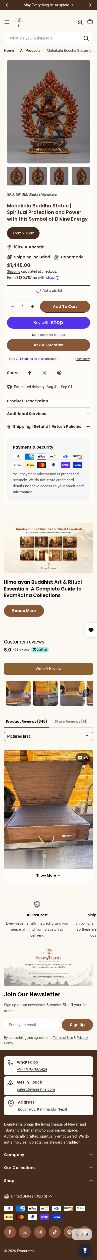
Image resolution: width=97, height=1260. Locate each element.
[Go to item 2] (45, 693)
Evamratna (26, 1251)
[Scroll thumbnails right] (87, 693)
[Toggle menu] (7, 22)
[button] (7, 5)
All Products (30, 50)
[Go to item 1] (18, 693)
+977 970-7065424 (32, 1069)
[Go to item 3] (72, 693)
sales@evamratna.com (36, 1089)
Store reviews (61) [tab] (71, 721)
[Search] (86, 38)
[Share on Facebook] (30, 373)
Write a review (48, 668)
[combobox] (48, 38)
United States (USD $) (29, 1196)
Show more (46, 875)
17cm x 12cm (23, 233)
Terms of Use (63, 1038)
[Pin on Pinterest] (59, 373)
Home (9, 50)
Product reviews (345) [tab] (26, 721)
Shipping (13, 271)
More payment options (48, 335)
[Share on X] (44, 373)
